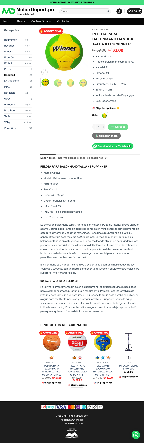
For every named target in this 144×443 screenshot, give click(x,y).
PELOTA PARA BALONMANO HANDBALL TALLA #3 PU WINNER (102, 370)
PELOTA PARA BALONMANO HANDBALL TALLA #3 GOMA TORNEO (51, 370)
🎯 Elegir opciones (51, 382)
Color (95, 115)
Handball (9, 75)
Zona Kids (10, 128)
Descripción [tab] (48, 157)
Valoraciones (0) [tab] (97, 157)
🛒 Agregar (118, 127)
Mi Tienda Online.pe (72, 419)
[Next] (83, 52)
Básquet (9, 45)
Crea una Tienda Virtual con (72, 415)
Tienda (21, 21)
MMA (7, 86)
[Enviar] (108, 11)
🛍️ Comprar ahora (106, 135)
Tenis (7, 116)
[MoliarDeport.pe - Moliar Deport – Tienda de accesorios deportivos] (28, 11)
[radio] (104, 115)
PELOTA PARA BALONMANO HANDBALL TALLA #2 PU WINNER (77, 370)
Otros (7, 98)
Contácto (63, 21)
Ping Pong (10, 110)
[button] (119, 11)
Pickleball (9, 104)
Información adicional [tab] (71, 157)
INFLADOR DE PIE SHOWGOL (128, 367)
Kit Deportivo (11, 81)
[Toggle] (30, 40)
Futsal (8, 69)
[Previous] (44, 52)
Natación (9, 92)
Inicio (6, 21)
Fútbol (8, 63)
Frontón (9, 57)
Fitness (8, 51)
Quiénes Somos (41, 21)
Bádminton (10, 39)
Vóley (7, 122)
